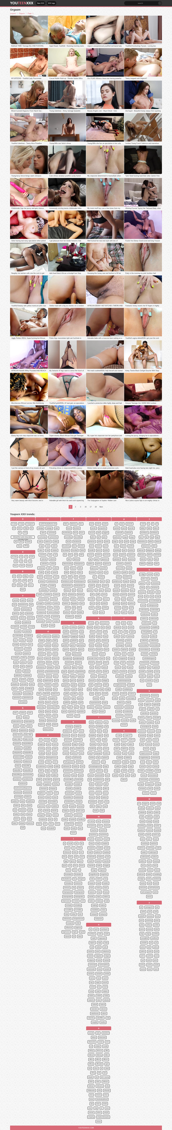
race (124, 627)
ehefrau (56, 784)
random (116, 649)
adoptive (15, 684)
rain (123, 636)
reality (118, 689)
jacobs (93, 528)
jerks (95, 612)
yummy (149, 956)
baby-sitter (28, 735)
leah (102, 810)
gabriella (74, 632)
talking (150, 563)
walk (141, 817)
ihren (68, 870)
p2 (116, 524)
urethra (142, 676)
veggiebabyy (144, 757)
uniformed (153, 641)
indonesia (67, 919)
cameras (54, 599)
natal (98, 991)
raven (118, 667)
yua (151, 943)
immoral (67, 888)
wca (143, 865)
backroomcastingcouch (23, 788)
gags (82, 636)
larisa (92, 771)
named (106, 960)
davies (48, 702)
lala (98, 740)
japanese (104, 559)
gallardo (74, 641)
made (107, 848)
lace (106, 722)
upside (142, 672)
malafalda (95, 910)
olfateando (91, 1090)
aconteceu (18, 649)
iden (70, 857)
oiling (93, 1073)
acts (30, 662)
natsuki (94, 1004)
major (98, 896)
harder (65, 819)
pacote (131, 528)
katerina (98, 685)
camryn (39, 617)
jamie (107, 541)
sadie (131, 753)
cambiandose (52, 581)
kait (105, 632)
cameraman (44, 599)
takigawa (150, 550)
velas (149, 762)
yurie (155, 960)
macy (91, 843)
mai (105, 879)
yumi (156, 951)
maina (98, 888)
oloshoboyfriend (102, 1099)
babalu (22, 713)
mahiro (99, 879)
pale (124, 559)
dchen (41, 716)
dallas (55, 645)
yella (141, 925)
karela (99, 663)
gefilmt (74, 702)
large (106, 766)
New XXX (40, 3)
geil (64, 707)
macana (106, 821)
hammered (68, 771)
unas (158, 596)
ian (76, 843)
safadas (128, 757)
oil (101, 1068)
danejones (41, 667)
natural (102, 1004)
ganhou (67, 667)
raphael (124, 649)
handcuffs (78, 780)
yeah (157, 916)
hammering (78, 771)
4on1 (15, 565)
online (99, 1112)
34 (31, 528)
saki (133, 775)
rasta (116, 663)
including (78, 905)
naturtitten (100, 1018)
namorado (91, 969)
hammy (66, 775)
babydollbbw (27, 744)
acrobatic (15, 658)
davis (55, 702)
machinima (103, 834)
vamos (142, 722)
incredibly (78, 910)
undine (154, 614)
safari (133, 762)
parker (130, 599)
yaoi (149, 912)
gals (81, 641)
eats (48, 753)
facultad (75, 550)
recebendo (128, 711)
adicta (30, 680)
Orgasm (22, 13)
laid (106, 735)
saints (115, 775)
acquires (27, 653)
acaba (18, 622)
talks (156, 563)
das (55, 689)
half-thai (79, 762)
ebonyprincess (52, 757)
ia (64, 843)
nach (96, 929)
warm (148, 834)
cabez (43, 533)
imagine (81, 879)
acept (29, 640)
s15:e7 (124, 740)
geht (80, 702)
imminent (78, 883)
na (90, 929)
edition (54, 775)
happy (65, 810)
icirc (81, 852)
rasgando (122, 658)
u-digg (142, 574)
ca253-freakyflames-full (48, 524)
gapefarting (80, 672)
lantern (106, 753)
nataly (106, 996)
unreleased (144, 663)
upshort (156, 667)
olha (99, 1090)
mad (97, 843)
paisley (131, 550)
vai (158, 709)
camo (50, 608)
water (158, 848)
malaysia (103, 914)
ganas (81, 649)
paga (125, 537)
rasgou (131, 658)
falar (66, 568)
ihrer (74, 870)
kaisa (92, 632)
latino (106, 788)
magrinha (104, 874)
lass (107, 775)
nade (100, 934)
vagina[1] (156, 704)
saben (130, 744)
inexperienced (78, 919)
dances (55, 658)
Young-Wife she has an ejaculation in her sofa (104, 143)
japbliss (90, 563)
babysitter (26, 766)
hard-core (80, 810)
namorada (92, 965)
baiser (17, 819)
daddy (41, 641)
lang (90, 753)
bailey (16, 814)
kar (108, 658)
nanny (92, 978)
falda (80, 568)
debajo (42, 720)
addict (18, 671)
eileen (49, 793)
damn (55, 649)
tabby (143, 528)
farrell (68, 608)
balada (22, 823)
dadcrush (46, 636)
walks (157, 817)
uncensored (143, 601)
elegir (49, 815)
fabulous (74, 524)
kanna (95, 654)
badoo (16, 805)
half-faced (76, 757)
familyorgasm (79, 581)
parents (131, 594)
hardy (74, 828)
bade (22, 801)
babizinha (23, 730)
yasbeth (142, 916)
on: (101, 1108)
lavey (92, 797)
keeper (102, 711)
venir (150, 788)
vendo (158, 771)
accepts (17, 631)
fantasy (65, 599)
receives (128, 716)
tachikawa (154, 533)
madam (105, 843)
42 (26, 557)
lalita (104, 740)
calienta (44, 559)
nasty (91, 991)
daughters (52, 698)
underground (152, 605)
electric (54, 810)
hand (80, 775)
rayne (130, 667)
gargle (74, 685)
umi (146, 596)
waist (152, 804)
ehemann (43, 788)
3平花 (26, 546)
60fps (25, 576)
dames (48, 649)
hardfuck (81, 819)
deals (48, 716)
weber (149, 874)
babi (22, 726)
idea (64, 857)
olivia (91, 1099)
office (91, 1059)
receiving (116, 720)
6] (25, 585)
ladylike (92, 735)
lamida (93, 744)
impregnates (79, 896)
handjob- (78, 784)
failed (82, 550)
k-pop (91, 623)
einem (41, 797)
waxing (156, 861)
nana (99, 969)
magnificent (94, 874)
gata (80, 689)
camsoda (40, 621)
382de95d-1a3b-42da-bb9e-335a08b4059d (23, 537)
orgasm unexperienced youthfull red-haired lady (104, 46)
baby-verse (28, 739)
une (154, 623)
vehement (155, 757)
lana (105, 744)
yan (157, 907)
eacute (47, 740)
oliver (106, 1095)
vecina (148, 744)
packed (116, 528)
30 (14, 528)
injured (67, 936)
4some (29, 565)
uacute (150, 574)
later (107, 780)
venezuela (143, 780)
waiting (141, 808)
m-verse (91, 821)
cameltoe (47, 594)
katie (89, 689)
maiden (105, 883)
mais (99, 892)
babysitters (28, 770)
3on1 (21, 541)
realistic (130, 685)
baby (31, 730)
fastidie (80, 612)
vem (149, 766)
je (96, 590)
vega (153, 749)
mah (92, 879)
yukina (155, 947)
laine (92, 740)
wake (150, 812)
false (64, 577)
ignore (73, 861)
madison (98, 852)
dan (49, 654)
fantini (73, 599)
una (152, 596)
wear (155, 865)
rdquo (115, 672)
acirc (30, 644)
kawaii (96, 698)
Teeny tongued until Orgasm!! (136, 78)
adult (21, 689)
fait (76, 555)
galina (66, 641)
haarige (69, 726)
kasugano (102, 676)
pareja (116, 594)
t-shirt (143, 524)
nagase (92, 943)
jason (100, 572)
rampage (120, 645)
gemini (70, 716)
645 (24, 581)
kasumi (92, 680)
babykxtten (28, 752)
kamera (105, 641)
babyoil (28, 757)
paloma (131, 559)
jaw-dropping (93, 581)
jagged (105, 533)
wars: (149, 839)
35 (20, 533)
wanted (157, 830)
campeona (41, 612)
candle (44, 625)
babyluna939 (18, 757)
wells (155, 892)
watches (141, 848)
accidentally (18, 636)
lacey (92, 726)
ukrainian (155, 587)
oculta (105, 1046)
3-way (21, 524)
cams (47, 617)
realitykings (127, 689)
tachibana (144, 533)
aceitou (22, 640)
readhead (119, 676)
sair (121, 775)
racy (114, 632)
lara (103, 762)
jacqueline (102, 528)
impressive (66, 901)
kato (101, 689)
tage (157, 537)
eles (50, 819)
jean (101, 590)
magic (94, 870)
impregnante (68, 892)
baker (15, 823)
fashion (66, 612)
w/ (139, 804)
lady (105, 731)
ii (79, 870)
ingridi (82, 932)
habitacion (67, 731)
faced (69, 528)
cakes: (41, 550)
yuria (149, 960)
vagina (147, 704)
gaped (71, 672)
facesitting (78, 537)
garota (67, 689)
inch (82, 901)
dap (40, 680)
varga (150, 735)
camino (56, 603)
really (115, 698)
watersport (153, 852)
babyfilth (27, 748)
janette (91, 550)
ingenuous (66, 932)
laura (91, 793)
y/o (141, 907)
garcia (73, 680)
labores (98, 722)
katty (108, 689)
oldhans (105, 1081)
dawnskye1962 (53, 707)
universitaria (155, 645)
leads (96, 810)
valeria (141, 718)
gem (82, 707)
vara (158, 731)
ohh (90, 1068)
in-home (75, 901)
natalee (105, 991)
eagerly (41, 744)
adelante (27, 675)
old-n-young (105, 1077)
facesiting (68, 537)
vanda (155, 726)
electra (46, 810)
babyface (18, 748)
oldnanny (100, 1086)
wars (142, 839)
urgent (150, 676)
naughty (94, 1022)
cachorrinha (53, 537)
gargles (81, 685)
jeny (92, 603)
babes (26, 717)
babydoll (17, 744)
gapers (65, 676)
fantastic (80, 594)
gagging (74, 636)
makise (102, 905)
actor (16, 662)
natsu (99, 1000)
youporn (13, 13)
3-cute (14, 524)
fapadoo (74, 603)
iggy (66, 861)
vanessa (151, 731)
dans (55, 676)
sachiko (117, 753)
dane (56, 663)
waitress (150, 808)
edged (54, 771)
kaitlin (92, 636)
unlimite (144, 654)
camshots (55, 617)
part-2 (124, 612)
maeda (98, 861)
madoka (106, 852)
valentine (154, 713)
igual (64, 865)
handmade (69, 793)
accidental (26, 631)
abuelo (22, 618)
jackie (105, 524)
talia (156, 559)
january (106, 555)
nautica (103, 1022)
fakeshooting (67, 563)
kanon (102, 654)
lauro (105, 793)
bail (15, 810)
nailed (98, 947)
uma (140, 596)
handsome (78, 797)
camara (41, 581)
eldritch (55, 806)
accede (23, 627)
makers (106, 896)
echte (41, 762)
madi (90, 852)
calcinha (42, 555)
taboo (156, 528)
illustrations (66, 879)
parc (132, 590)
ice (73, 848)
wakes (157, 812)
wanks (150, 826)
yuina (143, 947)
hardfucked (69, 824)
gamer (66, 649)
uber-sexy (145, 579)
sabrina (124, 749)
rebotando (129, 707)
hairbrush (80, 749)
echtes (48, 762)
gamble (65, 645)
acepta (16, 644)
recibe (133, 720)
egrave (56, 780)
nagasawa (102, 938)
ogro (107, 1064)
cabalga (40, 528)
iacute (70, 843)
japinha (98, 563)
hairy (81, 753)
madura (100, 857)
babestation (29, 721)
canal (48, 621)
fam (76, 577)
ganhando (69, 663)
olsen (98, 1104)
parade (116, 590)
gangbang (67, 658)
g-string (73, 627)
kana (106, 645)
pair (124, 550)
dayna (48, 711)
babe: (19, 717)
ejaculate (43, 802)
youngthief (144, 938)
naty (108, 1018)
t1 (148, 524)
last (90, 780)
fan (74, 590)
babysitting (17, 774)
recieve (124, 725)
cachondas (42, 537)
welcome (143, 888)
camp (56, 608)
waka (157, 808)
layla (100, 802)
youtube (144, 943)
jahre (93, 537)
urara (157, 672)
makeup (99, 901)
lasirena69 (99, 775)
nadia (107, 934)
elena (56, 815)
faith (81, 555)
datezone (55, 694)
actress (23, 662)
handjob (69, 784)
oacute (91, 1033)
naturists (91, 1018)
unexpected (145, 627)
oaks (98, 1033)
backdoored (27, 779)
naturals (103, 1009)
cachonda (51, 533)
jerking (105, 608)
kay (102, 698)
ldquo (99, 806)
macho (91, 839)
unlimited (153, 654)
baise (29, 814)
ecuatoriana (41, 766)
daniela (40, 672)
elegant (41, 815)
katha (106, 685)
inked (80, 936)
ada (22, 666)
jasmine (92, 572)
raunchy (130, 663)
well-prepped (146, 892)
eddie (57, 766)
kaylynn (90, 707)
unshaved (154, 663)
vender (141, 771)
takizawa (142, 555)
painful (130, 546)
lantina (92, 757)
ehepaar (53, 788)
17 (91, 507)
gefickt (66, 702)
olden (91, 1081)
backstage (18, 797)
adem (15, 680)
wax (149, 861)
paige (133, 541)
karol (99, 672)
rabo (129, 623)
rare (124, 654)
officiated (99, 1064)
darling (48, 689)
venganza (149, 784)
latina (91, 788)
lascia (91, 775)
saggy (117, 771)
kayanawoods (95, 702)
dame (41, 649)
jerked (104, 603)
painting (117, 550)
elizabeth (51, 828)
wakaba (142, 812)
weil (149, 883)
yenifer (156, 925)
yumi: (142, 956)
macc (100, 826)
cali (55, 555)
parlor (124, 603)
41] (21, 557)
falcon (73, 568)
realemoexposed (124, 680)
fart (74, 608)
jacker (98, 524)
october (97, 1046)
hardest (72, 819)
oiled (107, 1068)
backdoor (17, 779)
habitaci (77, 726)
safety (118, 766)
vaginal (142, 709)
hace (81, 731)
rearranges (131, 698)
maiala (91, 883)
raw (124, 667)
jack (91, 524)
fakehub (76, 559)
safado (125, 762)
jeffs (98, 594)
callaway (41, 568)
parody (117, 608)
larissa (99, 771)
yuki (149, 947)
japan (96, 559)
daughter (43, 698)
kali (98, 641)
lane (99, 749)
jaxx (102, 581)
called (56, 568)
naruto (93, 987)
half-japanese (69, 762)
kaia (108, 627)
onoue (98, 1121)
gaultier (74, 694)
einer (55, 797)
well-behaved (154, 888)
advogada (22, 702)
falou (80, 572)
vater (142, 740)
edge (47, 771)
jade (98, 533)
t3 (157, 524)
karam (91, 663)
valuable (157, 718)
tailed (150, 541)
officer (98, 1059)
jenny (99, 599)
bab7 (15, 713)
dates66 (46, 694)
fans (64, 594)
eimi (56, 793)
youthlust (154, 938)
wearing (142, 870)
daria (40, 685)
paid (126, 541)
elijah (39, 824)
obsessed (102, 1037)
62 (31, 576)
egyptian (47, 784)
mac (98, 821)
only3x (106, 1112)
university (155, 649)
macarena (91, 826)
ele (40, 810)
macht (107, 839)
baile (30, 810)
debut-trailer (48, 729)
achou (23, 644)
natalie (99, 996)
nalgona (91, 960)
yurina (142, 965)
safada (119, 757)
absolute (29, 613)
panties (116, 572)
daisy (40, 645)
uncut (143, 605)
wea (149, 865)
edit (48, 775)
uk (148, 587)
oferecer (99, 1051)
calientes (44, 563)
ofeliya (91, 1051)
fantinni (80, 599)
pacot (124, 528)
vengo (158, 784)
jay (108, 581)
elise (57, 824)
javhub (101, 577)
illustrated (68, 874)
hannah (80, 806)
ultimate (150, 592)
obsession (91, 1042)
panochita (120, 568)
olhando (107, 1090)
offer (106, 1051)
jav (106, 572)
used (149, 685)
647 (30, 581)
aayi (14, 605)
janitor (106, 550)
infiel (78, 923)
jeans (108, 590)
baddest (15, 801)
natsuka (106, 1000)
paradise (125, 590)
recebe (118, 711)
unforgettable (146, 632)
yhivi (156, 929)
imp (74, 888)
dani (57, 667)
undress (144, 618)
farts (79, 608)
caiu (47, 546)
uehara (154, 579)
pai (121, 541)
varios (157, 735)
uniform (153, 636)
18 (96, 507)
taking (158, 550)
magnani (102, 870)
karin (97, 667)
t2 (152, 524)
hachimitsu (78, 740)
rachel (131, 627)
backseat (18, 792)
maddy (99, 848)
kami (91, 645)
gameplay (81, 645)
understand (144, 610)
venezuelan (154, 780)
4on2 (22, 565)
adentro (22, 680)
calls (47, 572)
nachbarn (92, 934)
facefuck (77, 528)
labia (91, 722)
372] (25, 533)
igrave (80, 861)
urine (157, 676)
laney (106, 749)
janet (105, 546)
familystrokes (67, 586)
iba (82, 843)
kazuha (98, 707)
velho (156, 762)
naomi (105, 978)
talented (157, 555)
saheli (124, 771)
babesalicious (17, 721)
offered (91, 1055)
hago (81, 744)
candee (56, 621)
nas (99, 987)
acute (16, 666)
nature (104, 1013)
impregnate (79, 892)
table (149, 528)
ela (48, 806)
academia (26, 622)
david (41, 702)
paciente (129, 524)
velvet (143, 766)
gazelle (67, 698)
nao (98, 978)
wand (142, 821)
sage (130, 766)
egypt (39, 784)
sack (124, 753)
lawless (104, 797)
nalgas (107, 956)
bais (23, 814)
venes (144, 775)
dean (55, 716)
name (99, 960)
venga (141, 784)
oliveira (98, 1095)
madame (91, 848)
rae (120, 632)
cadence (48, 541)
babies (14, 730)
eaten (55, 749)
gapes (73, 676)
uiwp (142, 587)
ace (15, 640)
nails (105, 947)
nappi (98, 982)
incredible (68, 910)
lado (99, 731)
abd (31, 605)
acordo (18, 653)
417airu (14, 557)
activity (31, 658)
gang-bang (76, 654)
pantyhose (127, 577)
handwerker (69, 802)
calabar (54, 550)
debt (48, 725)
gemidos (81, 711)
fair (65, 555)
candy (52, 625)
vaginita (150, 709)
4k (30, 561)
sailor (131, 771)
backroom (22, 783)
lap (98, 757)
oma (89, 1108)
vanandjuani (145, 726)
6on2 (23, 589)
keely (95, 711)
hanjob (72, 806)
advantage (17, 693)
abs (22, 613)
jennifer (91, 599)
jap (90, 559)
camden (53, 590)
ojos (104, 1073)
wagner (145, 804)
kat (99, 680)
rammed (130, 636)
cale (49, 555)
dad (39, 636)
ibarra (67, 848)
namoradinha (103, 965)
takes (154, 546)
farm (81, 603)
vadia (158, 700)
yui (156, 943)
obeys (94, 1037)
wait (159, 804)
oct (91, 1046)
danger (50, 667)
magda (106, 865)
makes (91, 901)
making (94, 905)
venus (153, 793)
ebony (41, 757)
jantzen (98, 555)
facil (74, 546)
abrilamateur (26, 609)
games (73, 649)
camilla (48, 603)
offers (107, 1055)
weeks (143, 883)
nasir (105, 987)
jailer (104, 537)
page (115, 541)
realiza (115, 694)
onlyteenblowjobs (103, 1117)
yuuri (149, 969)
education (47, 780)
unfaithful (155, 627)
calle (49, 568)
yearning (149, 920)
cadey (56, 541)
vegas (156, 753)
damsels (42, 654)
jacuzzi (91, 533)
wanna (149, 830)
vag (141, 704)
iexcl (82, 857)
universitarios (144, 649)
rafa (126, 632)
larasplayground (95, 766)
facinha (81, 546)
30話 (26, 528)
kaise (99, 632)
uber (156, 574)
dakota (47, 645)
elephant (43, 819)
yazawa (150, 916)
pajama (122, 555)
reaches (123, 672)
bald (22, 828)
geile (70, 707)
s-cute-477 (127, 735)
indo (80, 914)
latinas (98, 788)
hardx (67, 828)
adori (32, 684)
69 (14, 585)
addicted (26, 671)
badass (27, 797)
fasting (78, 617)
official (91, 1064)
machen (94, 830)
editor (39, 780)
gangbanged (78, 658)
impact (80, 888)
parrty (125, 608)
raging (132, 632)
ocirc (107, 1042)
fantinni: (66, 603)
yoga (148, 934)
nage (99, 943)
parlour (131, 603)
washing (145, 843)
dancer (47, 658)
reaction (132, 672)
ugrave (142, 583)
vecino (156, 744)
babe (30, 713)
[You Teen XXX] (21, 3)
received (120, 716)
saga (124, 766)
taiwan (158, 541)
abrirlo (15, 613)
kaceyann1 (104, 623)
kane (106, 649)
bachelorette (28, 774)
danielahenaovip (52, 672)
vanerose (142, 731)
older (98, 1081)
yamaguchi (149, 907)
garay (66, 680)
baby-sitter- (17, 739)
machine (103, 830)
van (157, 722)
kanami (99, 649)
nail (92, 947)
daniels (41, 676)
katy (91, 694)
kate (91, 685)
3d (15, 541)
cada (40, 541)
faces (82, 533)
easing (41, 749)
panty (119, 577)
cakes (54, 546)
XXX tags (51, 3)
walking (149, 817)
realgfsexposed (120, 685)
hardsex (78, 824)
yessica (149, 929)
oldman (91, 1086)
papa (126, 581)
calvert (54, 572)
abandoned (23, 605)
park (123, 599)
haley (68, 757)
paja (115, 555)
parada (130, 586)
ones (107, 1108)
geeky (80, 698)
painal (123, 546)
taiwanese (145, 546)
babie (29, 726)
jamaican (92, 541)
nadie (94, 938)
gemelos (72, 711)
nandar (107, 973)
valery (149, 718)
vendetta (149, 771)
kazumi (106, 707)
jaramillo (103, 568)
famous (67, 590)
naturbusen (95, 1013)
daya (41, 711)
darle (41, 689)
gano (74, 667)
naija (106, 943)
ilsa (74, 879)
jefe (92, 594)
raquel (117, 654)
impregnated (67, 896)
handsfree (68, 797)
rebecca (121, 702)
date (39, 694)
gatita (66, 694)
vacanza (155, 696)
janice (99, 550)
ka (97, 623)
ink (74, 936)
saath (117, 744)
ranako (128, 645)
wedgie (141, 879)
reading (128, 676)
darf (56, 680)
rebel (128, 702)
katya (98, 694)
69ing (20, 585)
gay (81, 694)
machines (93, 834)
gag (81, 632)
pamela (120, 563)
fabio (66, 524)
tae (147, 537)
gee (74, 698)
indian (73, 914)
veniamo (142, 788)
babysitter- (17, 770)
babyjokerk (17, 752)
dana (55, 654)
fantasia (72, 594)
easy (48, 749)
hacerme (68, 740)
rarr (115, 658)
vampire (150, 722)
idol (76, 857)
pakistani (117, 559)
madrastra (91, 857)
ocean (100, 1042)
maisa (106, 892)
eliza (43, 828)
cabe (56, 528)
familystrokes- (79, 586)
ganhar (78, 663)
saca (131, 749)
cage (41, 546)
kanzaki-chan (92, 658)
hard (72, 810)
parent (123, 594)
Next (101, 507)
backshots (27, 792)
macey (107, 826)
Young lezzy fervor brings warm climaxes (26, 176)
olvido (105, 1104)
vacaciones (145, 696)
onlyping (91, 1117)
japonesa (94, 568)
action (24, 658)
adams (29, 666)
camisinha (41, 608)
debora (41, 725)
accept (31, 627)
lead (105, 806)
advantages (28, 693)
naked (90, 956)
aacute (15, 600)
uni (155, 632)
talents (143, 559)
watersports (145, 857)
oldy (107, 1086)
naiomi (90, 951)
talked (142, 563)
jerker (92, 608)
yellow (148, 925)
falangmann (79, 563)
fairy (70, 555)
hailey (66, 749)
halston (75, 766)
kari (92, 667)
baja (23, 819)
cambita (52, 586)
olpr (91, 1104)
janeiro (98, 546)
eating (42, 753)
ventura (145, 793)
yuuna (143, 969)
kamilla (98, 645)
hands (78, 793)
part (131, 608)
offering (99, 1055)
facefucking (67, 533)
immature (68, 883)
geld (76, 707)
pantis (125, 572)
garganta (65, 685)
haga (75, 744)
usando (149, 680)
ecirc (55, 762)
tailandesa (142, 541)
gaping (81, 676)
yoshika (155, 934)
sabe (123, 744)
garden (80, 680)
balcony (30, 823)
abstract (14, 618)
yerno (142, 929)
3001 (19, 528)
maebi (90, 861)
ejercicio (41, 806)
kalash (92, 641)
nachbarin (104, 929)
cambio (43, 586)
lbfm (92, 806)
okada (90, 1077)
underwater (155, 610)
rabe (123, 623)
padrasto (129, 533)
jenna (104, 594)
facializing (66, 546)
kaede (90, 627)
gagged (65, 636)
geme (64, 711)
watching (150, 848)
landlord (92, 749)
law (98, 797)
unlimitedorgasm (149, 658)
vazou (156, 740)
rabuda (117, 627)
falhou (73, 572)
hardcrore (78, 815)
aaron (30, 600)
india (66, 914)
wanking (142, 826)
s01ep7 (116, 740)
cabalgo (49, 528)
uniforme (144, 641)
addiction (18, 675)
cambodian (44, 590)
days (55, 711)
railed (117, 636)
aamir (23, 600)
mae (107, 857)
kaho (97, 627)
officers (105, 1059)
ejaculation (53, 802)
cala (47, 550)
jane (91, 546)
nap (91, 982)
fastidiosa (69, 617)
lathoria (98, 784)
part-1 (117, 612)
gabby (66, 632)
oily (99, 1073)
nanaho (107, 969)
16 (86, 507)
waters (144, 852)
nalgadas (98, 956)
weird (156, 883)
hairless (74, 753)
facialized (76, 541)
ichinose (67, 852)
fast (73, 612)
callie (41, 572)
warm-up (156, 834)
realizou (132, 694)
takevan (141, 550)
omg (95, 1108)
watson (154, 857)
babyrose (18, 761)
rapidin (132, 649)
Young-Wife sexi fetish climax (60, 143)
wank (156, 821)
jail (99, 537)
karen (106, 663)
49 (21, 561)
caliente (52, 559)
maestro (91, 865)
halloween (66, 766)
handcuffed (68, 780)
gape (64, 672)
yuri (143, 960)
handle (69, 788)
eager (54, 740)
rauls (123, 663)
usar (156, 680)
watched (154, 843)
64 (19, 581)
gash (74, 689)
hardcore (68, 815)
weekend (156, 879)
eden (41, 771)
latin (106, 784)
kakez (99, 636)
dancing (41, 663)
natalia (91, 996)
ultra (158, 592)
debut (55, 725)
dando (49, 663)
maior (106, 888)
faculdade (65, 550)
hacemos (66, 735)
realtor (122, 698)
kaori (102, 658)
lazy (106, 802)
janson (90, 555)
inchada (69, 905)
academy (15, 627)
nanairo (90, 973)
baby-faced (18, 735)
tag (152, 537)
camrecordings (53, 612)
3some (28, 541)
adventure (16, 697)
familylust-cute (67, 581)
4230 (32, 557)
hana (74, 775)
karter (106, 672)
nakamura (105, 951)
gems (77, 716)
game (73, 645)
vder (141, 744)
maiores (92, 892)
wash (156, 839)
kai (103, 627)
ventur (157, 788)
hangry (79, 802)
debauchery (52, 720)
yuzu (156, 969)
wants (141, 834)
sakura (124, 780)
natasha (91, 1000)
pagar (132, 537)
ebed (54, 753)
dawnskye (41, 707)
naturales (94, 1009)
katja (95, 689)
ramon (128, 641)
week (148, 879)
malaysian (98, 919)
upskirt (150, 672)
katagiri (105, 680)
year (141, 920)
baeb (29, 805)
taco (141, 537)
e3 (41, 740)
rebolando (119, 707)
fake (69, 559)
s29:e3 (132, 740)
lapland (105, 757)
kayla (105, 702)
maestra (106, 861)
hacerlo (81, 735)
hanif (65, 806)
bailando (22, 810)
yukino (143, 951)
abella (17, 609)
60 (14, 576)
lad (106, 726)
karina (104, 667)
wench (149, 896)
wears (150, 870)
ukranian (142, 592)
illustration (78, 874)
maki (106, 901)
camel (39, 594)
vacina (141, 700)
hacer (74, 735)
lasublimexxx (98, 780)
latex (91, 784)
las (106, 771)
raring (131, 654)
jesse (102, 612)
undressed (153, 618)
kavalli (105, 694)
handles (77, 788)
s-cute (119, 735)
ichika (79, 848)
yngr (141, 934)
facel (75, 533)
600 (19, 576)
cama (56, 577)
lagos (100, 735)
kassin (94, 676)
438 (16, 561)
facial (68, 541)
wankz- (157, 826)
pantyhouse (117, 581)
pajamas (131, 555)
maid (98, 883)
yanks (143, 912)
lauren (98, 793)
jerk (98, 603)
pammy (128, 563)
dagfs (48, 641)
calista (52, 563)
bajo (29, 819)
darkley (47, 685)
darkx (55, 685)
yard (155, 912)
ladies (93, 731)
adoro (15, 689)
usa (142, 680)
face (81, 524)
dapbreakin (48, 680)
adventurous (27, 697)
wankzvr (141, 830)
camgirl (40, 603)
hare (80, 828)
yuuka (156, 965)
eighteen (41, 793)
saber (117, 749)
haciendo (67, 744)
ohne (96, 1068)
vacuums (150, 700)
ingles (75, 932)
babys (18, 766)
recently (125, 720)
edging (41, 775)
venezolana (153, 775)
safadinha (116, 762)
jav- (95, 577)
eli (55, 819)
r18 (118, 623)
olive (91, 1095)
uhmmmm (155, 583)
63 (15, 581)
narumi (105, 982)
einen (48, 797)
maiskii (91, 896)
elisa (51, 824)
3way (19, 546)
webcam (141, 874)
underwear (145, 614)
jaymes (105, 586)
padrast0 (119, 533)
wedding (157, 874)
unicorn (145, 636)
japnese (107, 563)
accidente (28, 636)
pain (116, 546)
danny (49, 676)
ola (97, 1077)
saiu (127, 775)
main (91, 888)
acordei (27, 649)
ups (149, 667)
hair (72, 749)
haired (66, 753)
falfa (66, 572)
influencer (69, 927)
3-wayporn (30, 524)
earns (55, 744)
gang (68, 654)
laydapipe (92, 802)
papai (133, 581)
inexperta (70, 923)
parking (116, 603)
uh (148, 583)
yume (150, 951)
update (142, 667)
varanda (142, 735)
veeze (146, 749)
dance (40, 658)
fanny (80, 590)
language (98, 753)
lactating (99, 726)
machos (99, 839)
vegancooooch (146, 753)
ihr (70, 865)
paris (117, 599)
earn (48, 744)
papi (123, 586)
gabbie (81, 627)
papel (117, 586)
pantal (129, 568)
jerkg (98, 608)
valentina (145, 713)
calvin (40, 577)
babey (16, 726)
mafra (99, 865)
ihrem (82, 865)
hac (75, 731)
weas (157, 870)
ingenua (78, 927)
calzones (48, 577)
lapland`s (96, 762)
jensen (106, 599)
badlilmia (30, 801)
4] (25, 561)
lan (99, 744)
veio (142, 762)
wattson (142, 861)
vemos (155, 766)
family (82, 577)
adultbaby (29, 689)
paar (122, 524)
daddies (55, 636)
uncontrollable (155, 601)
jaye (98, 586)
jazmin (90, 590)
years (157, 920)
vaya (149, 740)
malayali (94, 914)
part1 (131, 612)
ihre (75, 865)
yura (156, 956)
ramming (120, 641)
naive (97, 951)
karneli (92, 672)
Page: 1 (30, 13)
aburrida (31, 618)
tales (150, 559)
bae (23, 805)
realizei (123, 694)
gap (80, 667)
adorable (24, 684)
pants (131, 572)
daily (55, 641)
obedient (106, 1033)
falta (70, 577)
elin (45, 824)
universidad (144, 645)
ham (82, 766)
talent (149, 555)
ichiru (75, 852)
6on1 (30, 585)
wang (149, 821)
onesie (91, 1112)
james (100, 541)
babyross (27, 761)
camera (56, 594)
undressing (146, 623)
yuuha (149, 965)
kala (105, 636)
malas (103, 910)
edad (50, 766)
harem (73, 833)
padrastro (117, 537)
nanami (98, 973)
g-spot (65, 627)
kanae (91, 649)
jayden (91, 586)
